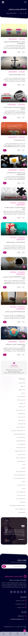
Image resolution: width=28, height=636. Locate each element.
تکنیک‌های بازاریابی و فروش (13, 71)
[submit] (4, 566)
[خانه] (25, 13)
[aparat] (14, 592)
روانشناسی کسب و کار (21, 104)
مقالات (21, 13)
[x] (21, 592)
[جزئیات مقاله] (5, 52)
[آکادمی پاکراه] (3, 2)
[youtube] (11, 592)
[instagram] (24, 592)
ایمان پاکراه (7, 626)
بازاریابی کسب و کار (21, 71)
